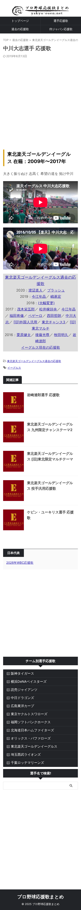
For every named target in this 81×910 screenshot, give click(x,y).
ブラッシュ (56, 290)
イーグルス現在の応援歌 (40, 347)
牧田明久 (61, 335)
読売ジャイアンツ (24, 689)
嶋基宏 (55, 296)
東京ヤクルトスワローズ (29, 714)
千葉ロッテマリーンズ (27, 762)
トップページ (20, 20)
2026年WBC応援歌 (19, 563)
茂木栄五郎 (26, 309)
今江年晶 (39, 296)
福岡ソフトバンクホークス (31, 722)
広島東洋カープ (22, 706)
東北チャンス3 (53, 322)
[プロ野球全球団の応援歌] (40, 12)
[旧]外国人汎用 (25, 322)
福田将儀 (17, 316)
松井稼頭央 (48, 309)
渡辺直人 (35, 290)
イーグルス (14, 367)
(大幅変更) (46, 303)
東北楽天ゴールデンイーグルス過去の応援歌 (34, 361)
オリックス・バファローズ (31, 738)
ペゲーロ (35, 316)
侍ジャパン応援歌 (60, 29)
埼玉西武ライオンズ (26, 754)
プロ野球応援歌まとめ (40, 896)
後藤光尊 (42, 335)
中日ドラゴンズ (22, 698)
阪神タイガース (22, 673)
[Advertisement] (40, 100)
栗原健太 (24, 335)
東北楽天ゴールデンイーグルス (34, 746)
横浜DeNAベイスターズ (29, 681)
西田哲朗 (54, 316)
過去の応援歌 (20, 29)
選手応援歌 (61, 20)
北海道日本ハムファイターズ (32, 730)
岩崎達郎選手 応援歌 (43, 395)
